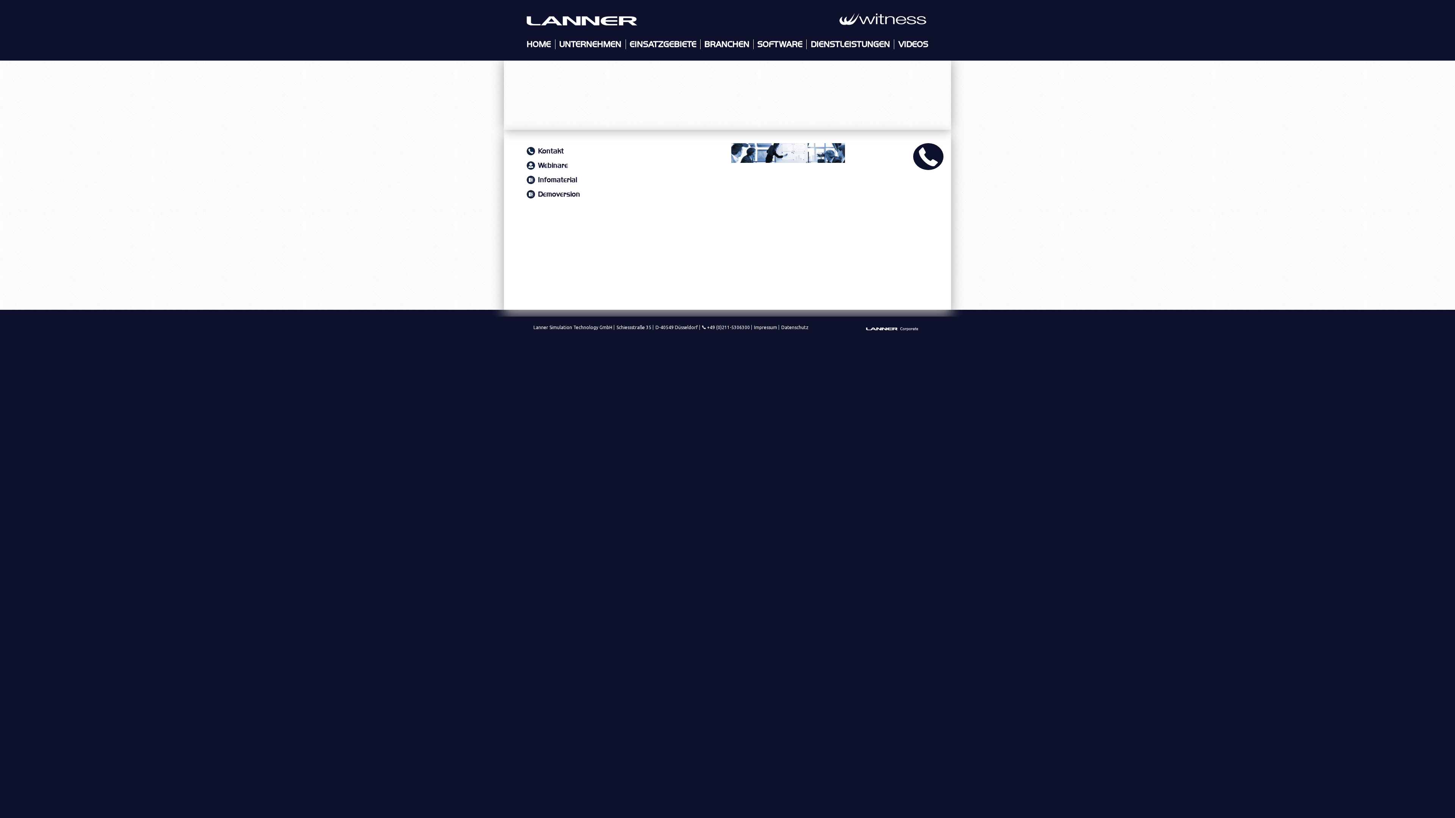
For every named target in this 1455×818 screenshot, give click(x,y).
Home (539, 44)
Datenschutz (795, 327)
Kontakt (551, 151)
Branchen (726, 44)
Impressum (765, 327)
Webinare (553, 165)
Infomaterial (557, 180)
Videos (913, 44)
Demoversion (559, 194)
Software (780, 44)
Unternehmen (590, 44)
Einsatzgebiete (663, 44)
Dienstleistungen (850, 44)
